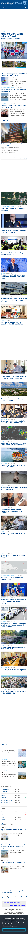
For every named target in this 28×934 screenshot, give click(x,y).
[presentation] (24, 120)
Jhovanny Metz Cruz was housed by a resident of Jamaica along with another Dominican (12, 511)
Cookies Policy (21, 905)
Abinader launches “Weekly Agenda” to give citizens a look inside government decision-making (13, 277)
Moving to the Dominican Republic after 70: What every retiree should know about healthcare (13, 846)
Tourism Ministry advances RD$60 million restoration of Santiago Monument (9, 774)
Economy (4, 103)
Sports (3, 31)
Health (4, 748)
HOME (4, 902)
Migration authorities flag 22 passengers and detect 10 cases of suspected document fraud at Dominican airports (14, 300)
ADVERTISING (10, 902)
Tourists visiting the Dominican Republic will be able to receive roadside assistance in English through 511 (13, 625)
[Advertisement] (15, 17)
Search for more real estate (11, 158)
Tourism (3, 397)
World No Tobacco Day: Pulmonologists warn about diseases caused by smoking (9, 751)
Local (3, 72)
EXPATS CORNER (8, 824)
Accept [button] (14, 930)
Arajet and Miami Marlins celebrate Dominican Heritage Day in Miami (12, 36)
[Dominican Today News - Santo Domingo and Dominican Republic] (14, 3)
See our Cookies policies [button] (10, 926)
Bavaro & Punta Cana (7, 87)
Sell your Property (23, 158)
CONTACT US (17, 902)
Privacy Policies (13, 905)
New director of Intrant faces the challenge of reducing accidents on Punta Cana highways (13, 601)
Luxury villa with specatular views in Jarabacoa (14, 143)
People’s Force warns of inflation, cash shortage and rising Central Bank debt (9, 763)
